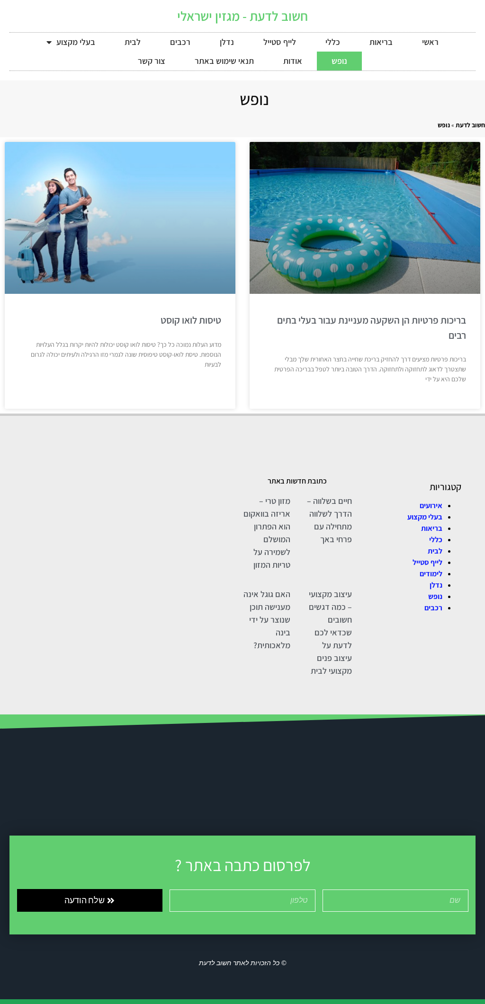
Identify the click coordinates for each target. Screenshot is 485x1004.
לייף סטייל (279, 41)
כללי (332, 41)
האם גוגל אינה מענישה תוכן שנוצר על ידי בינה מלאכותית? (266, 620)
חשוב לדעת (470, 125)
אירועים (431, 506)
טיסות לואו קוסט (191, 320)
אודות (292, 60)
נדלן (227, 41)
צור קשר (151, 60)
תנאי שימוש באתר (224, 60)
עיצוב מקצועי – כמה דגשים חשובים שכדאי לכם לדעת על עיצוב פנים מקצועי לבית (330, 632)
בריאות (381, 41)
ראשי (430, 41)
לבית (133, 41)
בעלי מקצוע (75, 41)
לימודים (431, 574)
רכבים (180, 41)
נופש (339, 60)
